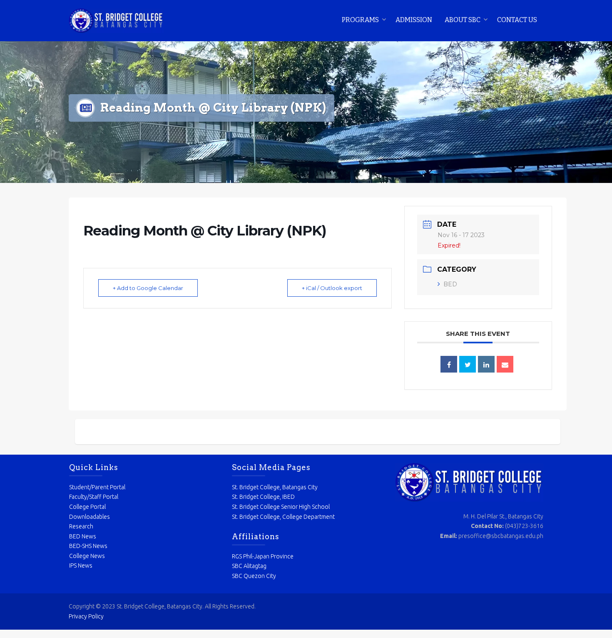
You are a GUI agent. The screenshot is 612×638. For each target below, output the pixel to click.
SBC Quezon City (254, 576)
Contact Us (517, 20)
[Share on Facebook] (448, 364)
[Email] (505, 364)
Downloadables (89, 516)
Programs (360, 20)
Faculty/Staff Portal (93, 496)
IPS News (80, 565)
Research (81, 526)
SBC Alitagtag (249, 566)
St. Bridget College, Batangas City (275, 487)
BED (450, 284)
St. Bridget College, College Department (283, 516)
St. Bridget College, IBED (263, 496)
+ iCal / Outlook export (332, 288)
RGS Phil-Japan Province (263, 556)
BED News (82, 536)
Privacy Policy (86, 616)
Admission (414, 20)
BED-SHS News (88, 546)
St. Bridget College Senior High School (281, 506)
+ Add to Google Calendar (148, 288)
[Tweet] (467, 364)
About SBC (462, 20)
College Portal (87, 506)
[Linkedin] (486, 364)
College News (87, 556)
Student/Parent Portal (97, 487)
